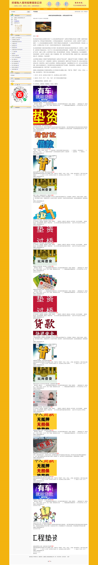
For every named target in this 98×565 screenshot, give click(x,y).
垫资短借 (14, 45)
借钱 (13, 53)
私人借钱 (14, 59)
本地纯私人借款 (15, 39)
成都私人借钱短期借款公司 (38, 106)
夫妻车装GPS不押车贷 (16, 49)
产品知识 (53, 9)
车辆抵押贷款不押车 (16, 41)
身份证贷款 (14, 69)
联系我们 (67, 9)
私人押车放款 (14, 65)
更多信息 (35, 553)
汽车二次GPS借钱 (15, 57)
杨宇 (68, 556)
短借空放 (14, 47)
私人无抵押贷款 (15, 61)
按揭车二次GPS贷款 (16, 37)
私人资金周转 (14, 63)
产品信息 (38, 9)
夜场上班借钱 (14, 67)
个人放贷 (14, 51)
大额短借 (14, 43)
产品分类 (45, 9)
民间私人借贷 (14, 55)
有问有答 (60, 9)
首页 (31, 9)
